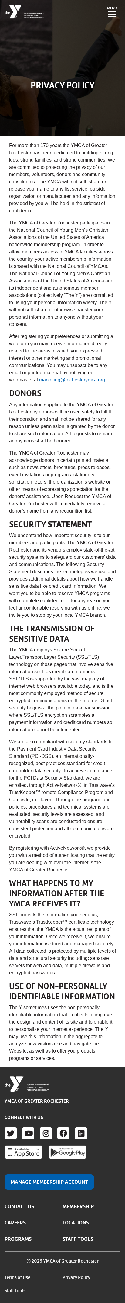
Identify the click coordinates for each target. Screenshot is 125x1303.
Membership (78, 1206)
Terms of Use (17, 1277)
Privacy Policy (76, 1277)
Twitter (10, 1133)
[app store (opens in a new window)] (23, 1152)
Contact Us (19, 1206)
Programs (18, 1239)
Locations (75, 1222)
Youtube (28, 1133)
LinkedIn (81, 1133)
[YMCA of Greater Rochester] (24, 12)
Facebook (63, 1133)
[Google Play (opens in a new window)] (67, 1152)
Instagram (46, 1133)
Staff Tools (77, 1239)
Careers (15, 1222)
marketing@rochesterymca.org (72, 379)
